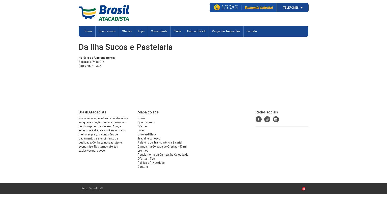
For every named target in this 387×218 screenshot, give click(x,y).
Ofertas (143, 126)
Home (88, 31)
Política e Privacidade (151, 162)
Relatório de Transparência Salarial (160, 142)
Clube (177, 31)
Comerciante (159, 31)
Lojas (141, 31)
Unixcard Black (196, 31)
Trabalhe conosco (149, 138)
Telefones (291, 7)
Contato (252, 31)
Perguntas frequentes (226, 31)
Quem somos (107, 31)
